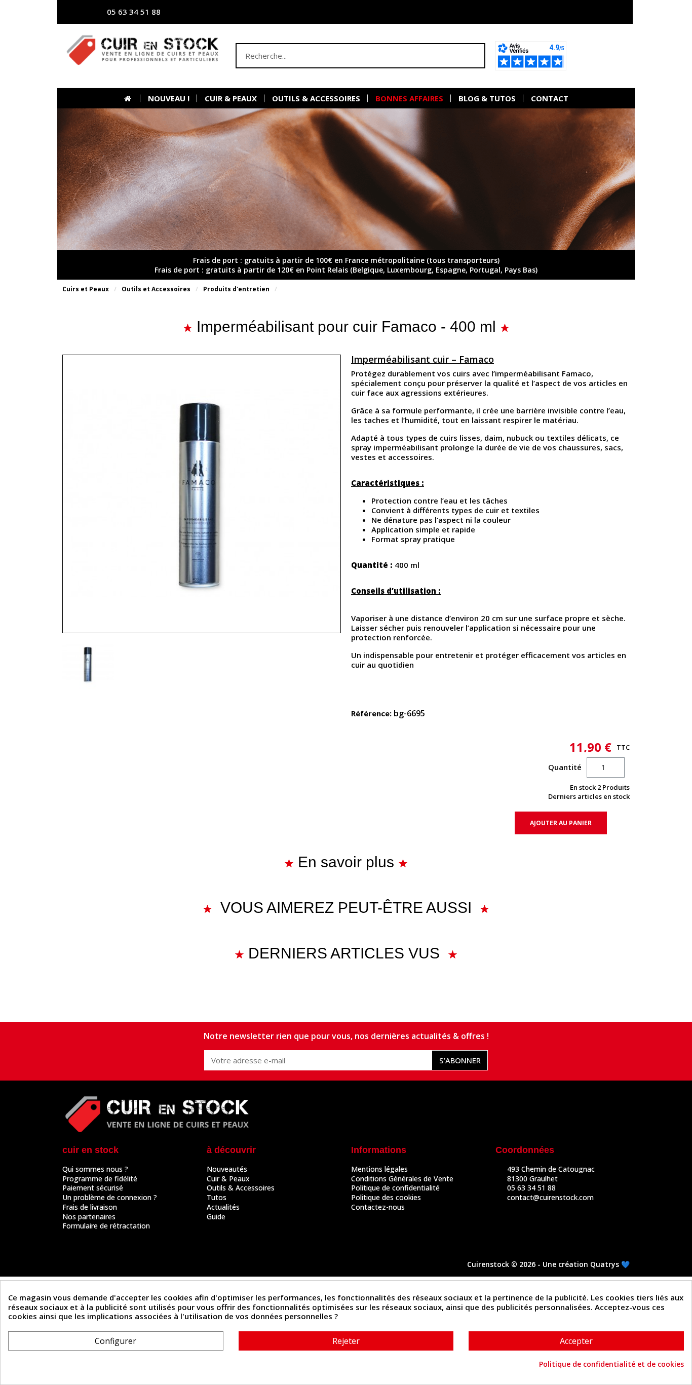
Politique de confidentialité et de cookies (611, 1364)
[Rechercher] (471, 55)
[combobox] (340, 55)
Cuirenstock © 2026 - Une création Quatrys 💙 (548, 1264)
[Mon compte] (526, 12)
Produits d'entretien (236, 289)
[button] (601, 55)
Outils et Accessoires (156, 289)
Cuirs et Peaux (85, 289)
